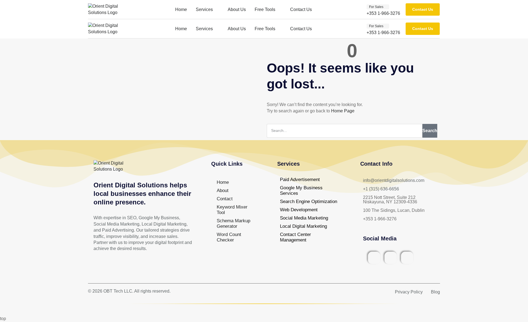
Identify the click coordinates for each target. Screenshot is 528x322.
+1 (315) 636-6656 (381, 189)
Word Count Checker (229, 237)
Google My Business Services (301, 190)
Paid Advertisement (300, 179)
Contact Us (301, 9)
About (223, 190)
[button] (378, 6)
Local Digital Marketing (303, 226)
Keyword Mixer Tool (232, 209)
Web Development (299, 209)
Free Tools (265, 9)
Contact (225, 198)
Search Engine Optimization (308, 201)
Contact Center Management (295, 237)
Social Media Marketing (304, 218)
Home (181, 9)
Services (204, 9)
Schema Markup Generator (233, 223)
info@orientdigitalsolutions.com (393, 180)
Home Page (342, 111)
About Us (237, 9)
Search (429, 130)
